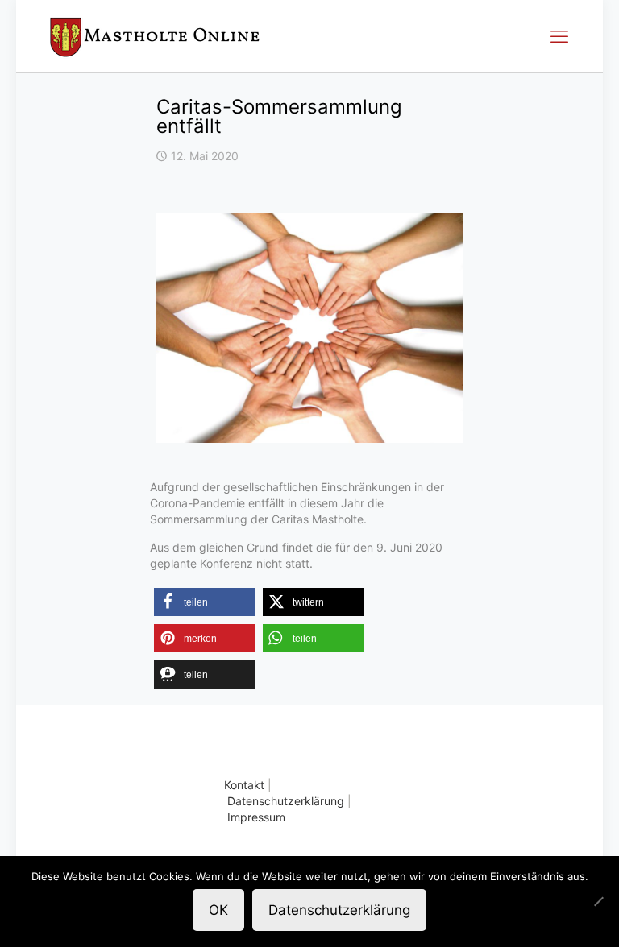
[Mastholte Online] (155, 36)
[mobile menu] (559, 36)
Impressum (256, 817)
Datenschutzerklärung (285, 801)
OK (218, 910)
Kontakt (244, 785)
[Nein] (599, 901)
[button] (204, 602)
